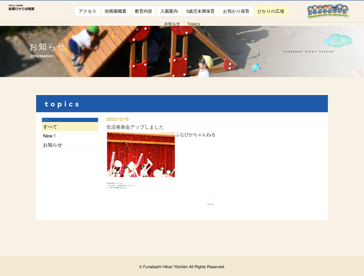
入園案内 (169, 11)
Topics (193, 24)
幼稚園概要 (116, 11)
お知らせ (172, 24)
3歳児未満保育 (200, 11)
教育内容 (143, 11)
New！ (50, 135)
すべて (50, 126)
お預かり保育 (236, 11)
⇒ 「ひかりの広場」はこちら (116, 187)
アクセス (87, 11)
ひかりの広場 (271, 11)
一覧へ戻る (210, 204)
